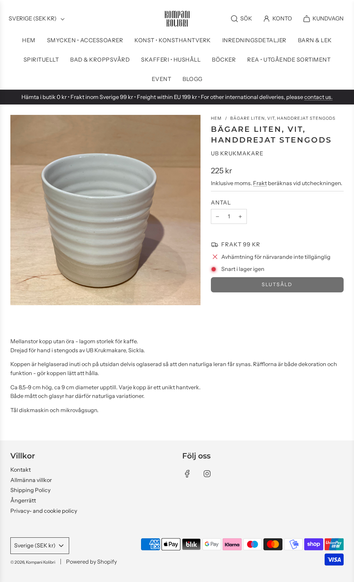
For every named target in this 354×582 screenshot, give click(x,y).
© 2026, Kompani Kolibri (32, 562)
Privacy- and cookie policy (43, 510)
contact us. (318, 96)
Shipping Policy (30, 489)
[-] (217, 216)
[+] (240, 216)
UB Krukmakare (237, 153)
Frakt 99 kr (240, 244)
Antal (221, 202)
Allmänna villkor (31, 479)
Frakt (260, 183)
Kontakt (20, 469)
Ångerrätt (23, 500)
